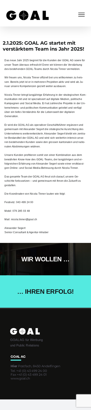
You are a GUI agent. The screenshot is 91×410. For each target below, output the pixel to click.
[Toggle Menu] (81, 15)
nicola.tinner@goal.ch (24, 219)
